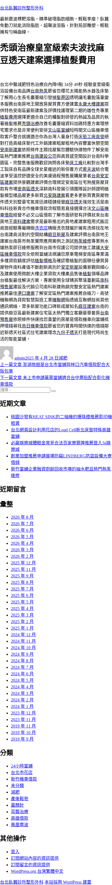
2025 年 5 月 (22, 602)
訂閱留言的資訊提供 (30, 864)
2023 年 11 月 (23, 719)
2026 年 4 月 (22, 543)
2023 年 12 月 (23, 713)
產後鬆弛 (19, 798)
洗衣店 (41, 228)
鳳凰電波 (19, 824)
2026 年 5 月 (22, 536)
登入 (15, 851)
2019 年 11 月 (23, 726)
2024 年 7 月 (22, 667)
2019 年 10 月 (23, 732)
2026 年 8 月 (22, 517)
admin (19, 358)
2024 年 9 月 (22, 654)
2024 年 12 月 (23, 634)
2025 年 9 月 (22, 576)
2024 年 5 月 (22, 680)
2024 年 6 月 (22, 674)
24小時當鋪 (22, 766)
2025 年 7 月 (22, 589)
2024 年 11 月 (23, 641)
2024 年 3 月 (22, 693)
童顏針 (17, 805)
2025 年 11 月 (23, 569)
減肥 (63, 358)
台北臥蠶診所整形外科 (21, 8)
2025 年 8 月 (22, 582)
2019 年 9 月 (22, 739)
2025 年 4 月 (22, 608)
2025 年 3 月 (22, 615)
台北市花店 (22, 772)
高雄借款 (19, 818)
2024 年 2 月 (22, 700)
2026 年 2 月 (22, 556)
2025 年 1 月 (22, 628)
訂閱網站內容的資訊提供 (35, 858)
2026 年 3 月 (22, 549)
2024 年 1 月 (22, 706)
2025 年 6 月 (22, 595)
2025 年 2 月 (22, 621)
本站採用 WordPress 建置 (68, 882)
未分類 (17, 785)
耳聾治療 (19, 811)
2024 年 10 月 (23, 647)
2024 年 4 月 (22, 687)
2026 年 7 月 (22, 523)
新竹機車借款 (24, 779)
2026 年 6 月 (22, 530)
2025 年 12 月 (23, 563)
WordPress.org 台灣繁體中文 (37, 871)
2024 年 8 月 (22, 660)
